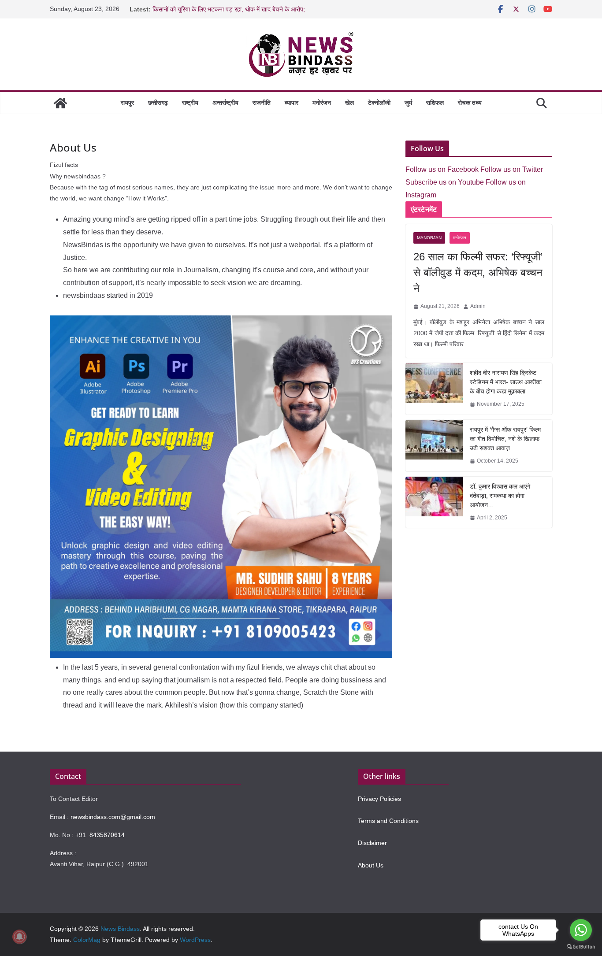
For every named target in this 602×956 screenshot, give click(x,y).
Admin (478, 306)
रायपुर (127, 102)
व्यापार (291, 102)
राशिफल (435, 102)
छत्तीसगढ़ (158, 102)
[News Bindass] (60, 103)
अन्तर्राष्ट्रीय (225, 102)
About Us (370, 865)
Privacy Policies (379, 798)
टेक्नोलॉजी (379, 102)
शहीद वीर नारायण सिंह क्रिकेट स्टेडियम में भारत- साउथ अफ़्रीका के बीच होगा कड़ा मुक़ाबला (506, 382)
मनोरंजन (321, 102)
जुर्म (408, 102)
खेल (349, 102)
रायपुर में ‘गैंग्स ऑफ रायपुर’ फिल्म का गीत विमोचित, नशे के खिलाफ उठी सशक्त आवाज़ (505, 439)
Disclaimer (372, 842)
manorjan (429, 237)
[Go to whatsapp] (581, 930)
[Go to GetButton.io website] (581, 947)
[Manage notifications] (19, 937)
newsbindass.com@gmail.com (113, 816)
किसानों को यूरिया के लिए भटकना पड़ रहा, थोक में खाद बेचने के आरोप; (228, 9)
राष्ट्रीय (190, 102)
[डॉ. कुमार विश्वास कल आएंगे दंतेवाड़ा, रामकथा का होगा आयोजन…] (434, 502)
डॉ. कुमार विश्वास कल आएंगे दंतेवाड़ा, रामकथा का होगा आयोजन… (500, 495)
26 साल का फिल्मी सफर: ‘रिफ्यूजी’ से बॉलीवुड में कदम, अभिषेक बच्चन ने (478, 272)
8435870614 (107, 834)
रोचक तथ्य (470, 102)
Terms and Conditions (388, 820)
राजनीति (262, 102)
